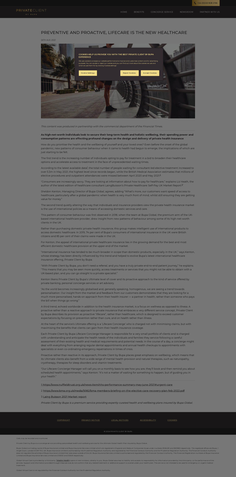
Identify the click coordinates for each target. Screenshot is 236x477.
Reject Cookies (129, 73)
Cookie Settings (88, 73)
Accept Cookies (150, 73)
